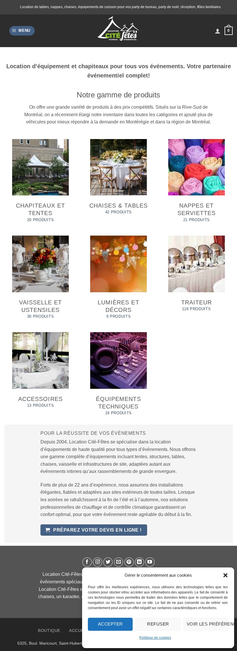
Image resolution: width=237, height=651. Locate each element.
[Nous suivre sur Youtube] (150, 562)
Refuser (158, 624)
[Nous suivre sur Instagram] (97, 562)
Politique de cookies (155, 638)
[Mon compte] (218, 31)
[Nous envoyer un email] (118, 562)
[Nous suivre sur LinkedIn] (139, 562)
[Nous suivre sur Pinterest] (129, 562)
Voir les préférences (207, 624)
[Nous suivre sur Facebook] (87, 562)
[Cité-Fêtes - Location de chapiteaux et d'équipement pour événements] (118, 30)
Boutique (49, 630)
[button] (225, 575)
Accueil (78, 630)
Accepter (110, 624)
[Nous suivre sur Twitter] (108, 562)
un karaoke (67, 596)
